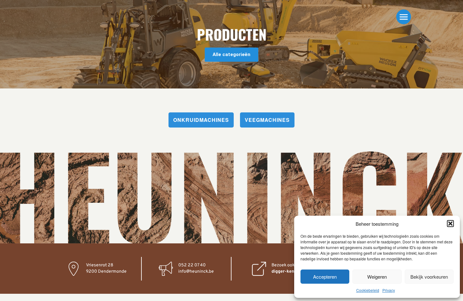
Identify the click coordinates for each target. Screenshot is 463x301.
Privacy (388, 290)
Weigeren (377, 276)
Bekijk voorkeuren (429, 276)
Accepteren (325, 276)
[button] (450, 223)
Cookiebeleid (367, 290)
